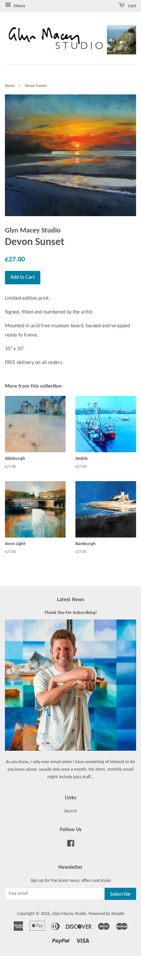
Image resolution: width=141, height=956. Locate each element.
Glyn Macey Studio (69, 914)
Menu (19, 6)
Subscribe (120, 894)
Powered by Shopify (106, 914)
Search (70, 811)
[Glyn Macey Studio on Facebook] (70, 845)
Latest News (70, 599)
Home (9, 86)
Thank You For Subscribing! (70, 613)
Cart (131, 6)
